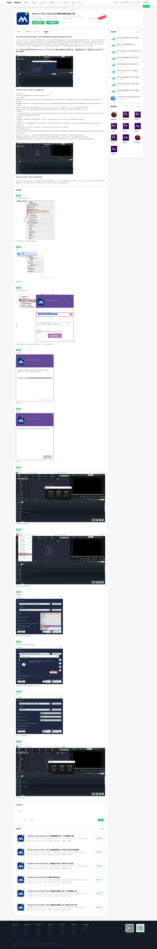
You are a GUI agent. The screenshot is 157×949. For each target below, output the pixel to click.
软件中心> (28, 7)
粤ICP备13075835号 (50, 945)
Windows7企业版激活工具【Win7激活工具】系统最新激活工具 (129, 83)
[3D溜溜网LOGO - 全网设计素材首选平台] (9, 3)
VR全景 (66, 2)
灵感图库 (26, 930)
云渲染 (38, 930)
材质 (14, 935)
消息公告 (50, 930)
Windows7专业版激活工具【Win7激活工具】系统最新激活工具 (129, 37)
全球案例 (26, 932)
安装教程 (52, 22)
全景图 (38, 932)
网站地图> (86, 924)
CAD (58, 2)
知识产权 (73, 930)
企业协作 (73, 927)
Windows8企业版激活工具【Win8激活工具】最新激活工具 (129, 77)
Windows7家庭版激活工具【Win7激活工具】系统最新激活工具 (129, 90)
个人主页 (62, 927)
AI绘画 (73, 2)
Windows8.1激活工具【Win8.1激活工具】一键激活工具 (129, 51)
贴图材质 (51, 2)
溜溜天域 (73, 932)
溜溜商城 (38, 935)
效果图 (26, 935)
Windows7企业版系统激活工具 (126, 44)
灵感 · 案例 (42, 2)
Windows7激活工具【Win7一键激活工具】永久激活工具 (129, 70)
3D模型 (26, 2)
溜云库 (38, 927)
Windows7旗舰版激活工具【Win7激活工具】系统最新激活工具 (129, 57)
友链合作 (85, 930)
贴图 (14, 932)
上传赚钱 (62, 932)
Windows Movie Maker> (37, 7)
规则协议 (62, 930)
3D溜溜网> (22, 7)
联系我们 (50, 927)
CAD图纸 (26, 927)
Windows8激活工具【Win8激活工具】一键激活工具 (129, 64)
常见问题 (50, 932)
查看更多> (102, 828)
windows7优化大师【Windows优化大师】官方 (129, 97)
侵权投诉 (85, 927)
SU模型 (34, 2)
